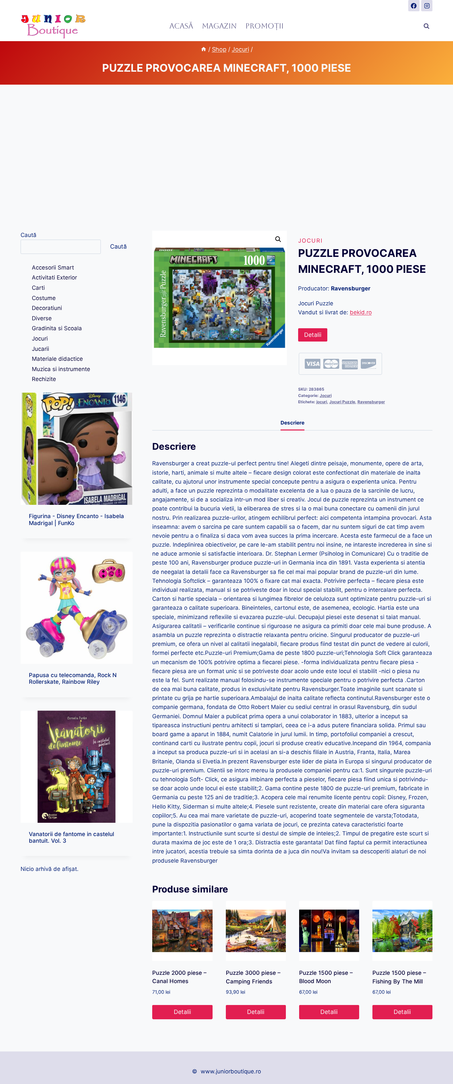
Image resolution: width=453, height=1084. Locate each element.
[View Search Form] (426, 26)
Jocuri (310, 240)
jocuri (321, 401)
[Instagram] (426, 5)
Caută (28, 235)
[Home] (204, 49)
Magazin (219, 26)
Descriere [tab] (292, 423)
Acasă (181, 26)
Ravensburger (371, 401)
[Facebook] (414, 5)
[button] (278, 239)
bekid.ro (361, 312)
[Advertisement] (226, 157)
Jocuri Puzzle (342, 401)
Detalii (312, 334)
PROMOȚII (264, 26)
